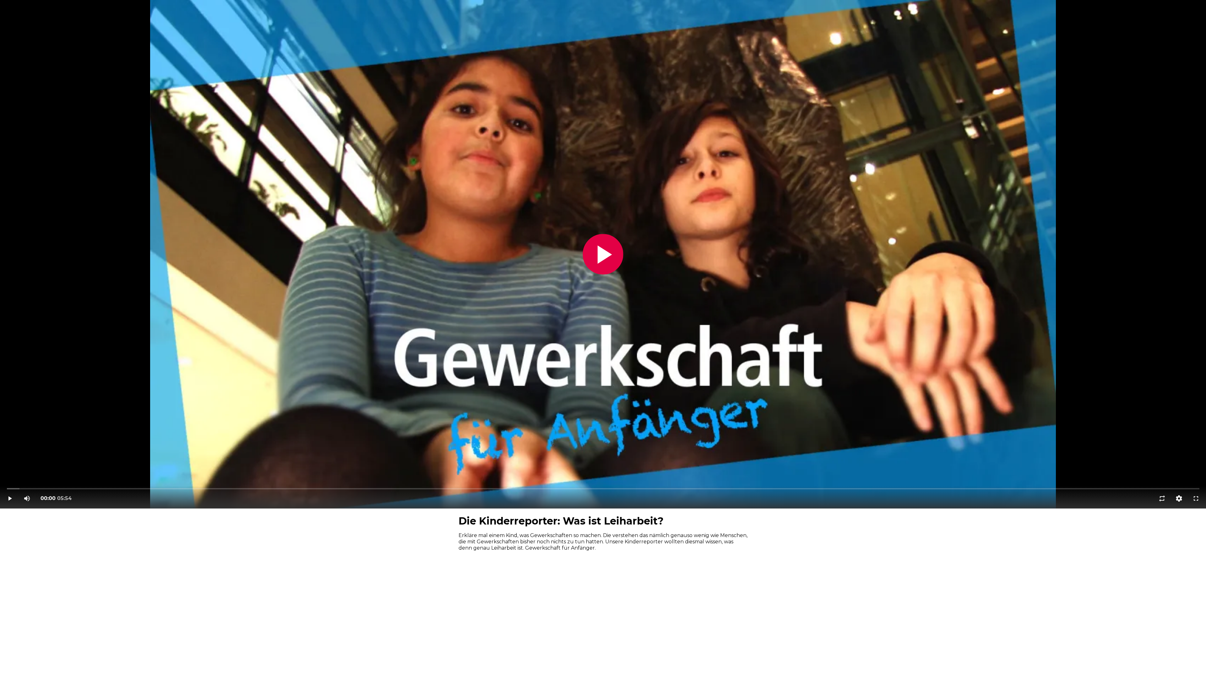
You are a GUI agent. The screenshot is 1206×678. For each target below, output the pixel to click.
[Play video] (10, 498)
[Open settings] (1179, 498)
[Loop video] (1162, 498)
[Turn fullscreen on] (1196, 498)
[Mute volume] (27, 498)
